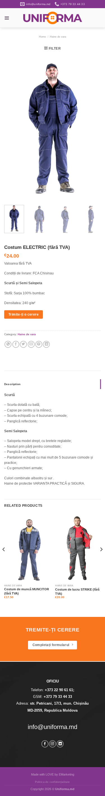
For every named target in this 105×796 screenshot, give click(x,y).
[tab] (52, 384)
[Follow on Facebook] (44, 744)
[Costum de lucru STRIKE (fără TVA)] (78, 548)
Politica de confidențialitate (52, 782)
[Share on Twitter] (23, 344)
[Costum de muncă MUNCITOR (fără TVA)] (27, 548)
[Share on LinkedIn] (46, 344)
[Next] (92, 128)
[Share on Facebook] (15, 344)
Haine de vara (58, 36)
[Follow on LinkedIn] (60, 744)
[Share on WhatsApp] (7, 344)
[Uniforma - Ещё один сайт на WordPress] (52, 17)
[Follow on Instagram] (52, 744)
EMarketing (66, 774)
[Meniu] (6, 18)
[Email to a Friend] (31, 344)
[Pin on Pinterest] (38, 344)
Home (42, 36)
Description (12, 384)
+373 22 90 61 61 (59, 690)
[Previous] (13, 128)
